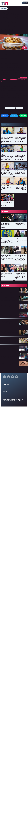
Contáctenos (7, 388)
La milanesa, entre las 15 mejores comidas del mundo (14, 79)
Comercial (6, 384)
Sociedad (4, 8)
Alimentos (19, 108)
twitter (14, 115)
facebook (4, 115)
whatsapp (23, 115)
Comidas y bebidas (10, 108)
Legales (5, 391)
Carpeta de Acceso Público (10, 381)
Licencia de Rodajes (8, 395)
